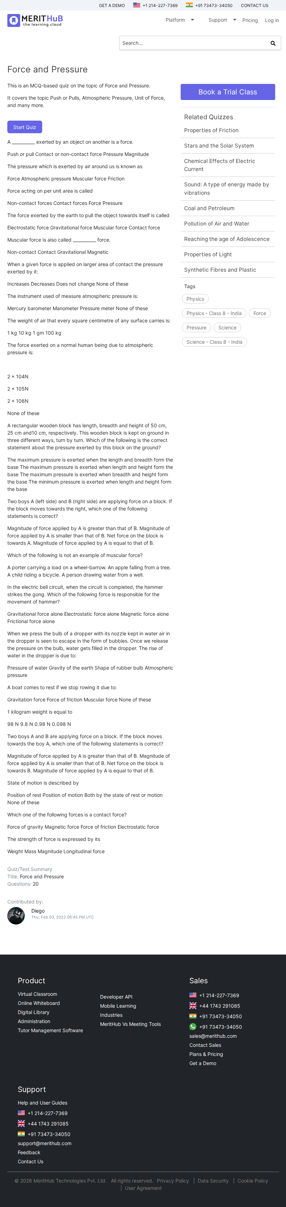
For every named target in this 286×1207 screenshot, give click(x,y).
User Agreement (143, 1188)
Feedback (29, 1152)
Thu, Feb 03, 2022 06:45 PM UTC (62, 917)
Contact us (255, 5)
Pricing (250, 20)
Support (222, 19)
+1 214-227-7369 (160, 5)
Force (260, 313)
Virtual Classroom (37, 994)
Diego (38, 911)
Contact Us (30, 1161)
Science (227, 327)
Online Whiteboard (39, 1003)
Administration (34, 1021)
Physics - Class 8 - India (214, 313)
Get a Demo (112, 5)
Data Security (214, 1181)
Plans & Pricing (206, 1054)
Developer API (116, 997)
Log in (272, 20)
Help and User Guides (42, 1103)
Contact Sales (205, 1045)
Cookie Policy (253, 1181)
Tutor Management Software (50, 1030)
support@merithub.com (45, 1143)
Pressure (196, 327)
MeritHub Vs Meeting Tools (130, 1024)
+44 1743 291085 (219, 1006)
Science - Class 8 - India (214, 342)
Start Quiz (24, 127)
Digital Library (34, 1012)
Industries (111, 1015)
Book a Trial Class (227, 92)
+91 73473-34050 (213, 5)
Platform (179, 19)
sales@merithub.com (213, 1036)
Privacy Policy (173, 1181)
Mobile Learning (118, 1006)
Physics (195, 299)
